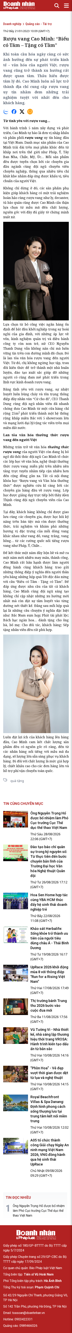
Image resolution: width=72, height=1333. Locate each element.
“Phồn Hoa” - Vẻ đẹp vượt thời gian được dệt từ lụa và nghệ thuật (49, 1073)
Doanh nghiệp (12, 24)
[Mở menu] (66, 5)
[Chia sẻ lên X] (22, 111)
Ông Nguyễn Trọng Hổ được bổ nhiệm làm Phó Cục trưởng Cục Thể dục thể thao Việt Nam (39, 1210)
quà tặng (17, 781)
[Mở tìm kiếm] (56, 5)
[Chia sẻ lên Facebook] (14, 111)
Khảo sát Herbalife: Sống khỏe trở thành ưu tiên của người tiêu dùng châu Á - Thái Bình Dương (49, 938)
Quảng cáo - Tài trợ (38, 24)
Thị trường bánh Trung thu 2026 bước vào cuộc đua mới (48, 1005)
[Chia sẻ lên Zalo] (6, 111)
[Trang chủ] (36, 1235)
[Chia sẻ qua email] (30, 111)
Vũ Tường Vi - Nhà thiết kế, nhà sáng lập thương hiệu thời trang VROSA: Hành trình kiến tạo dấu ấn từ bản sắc (49, 1039)
